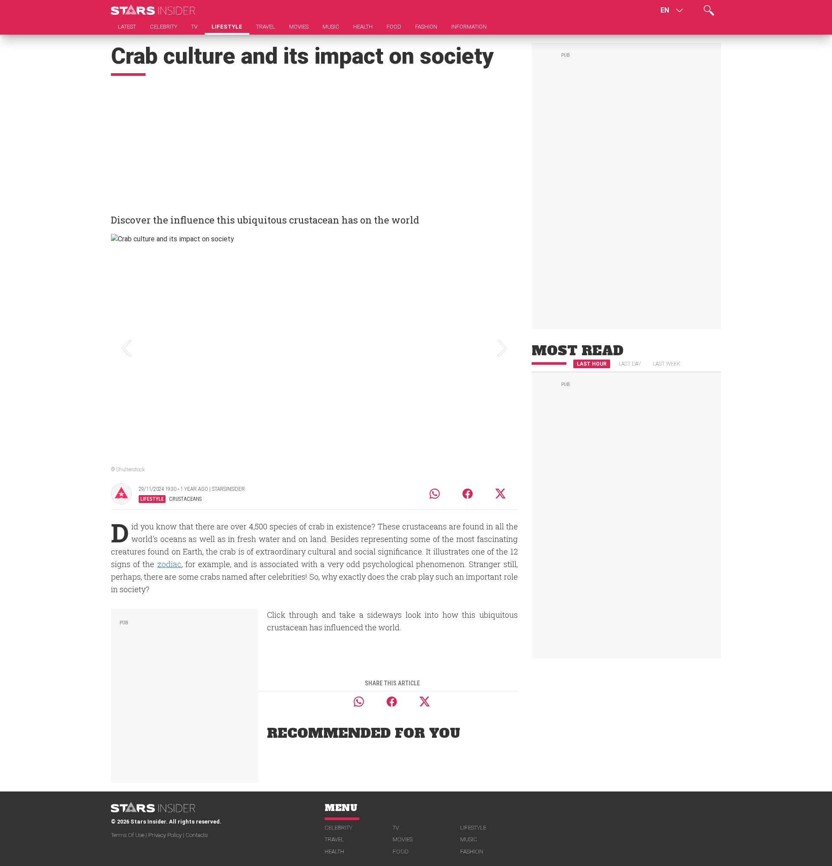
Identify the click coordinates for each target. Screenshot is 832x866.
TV (396, 827)
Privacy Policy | (166, 835)
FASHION (471, 851)
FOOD (401, 851)
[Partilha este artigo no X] (500, 493)
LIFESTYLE (473, 827)
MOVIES (403, 839)
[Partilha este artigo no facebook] (468, 493)
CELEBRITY (338, 827)
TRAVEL (334, 839)
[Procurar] (709, 10)
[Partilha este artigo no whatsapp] (435, 493)
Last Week (666, 364)
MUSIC (468, 839)
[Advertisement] (314, 140)
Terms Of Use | (129, 835)
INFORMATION (469, 26)
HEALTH (334, 851)
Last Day (630, 364)
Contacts (196, 835)
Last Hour (592, 364)
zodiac (169, 564)
